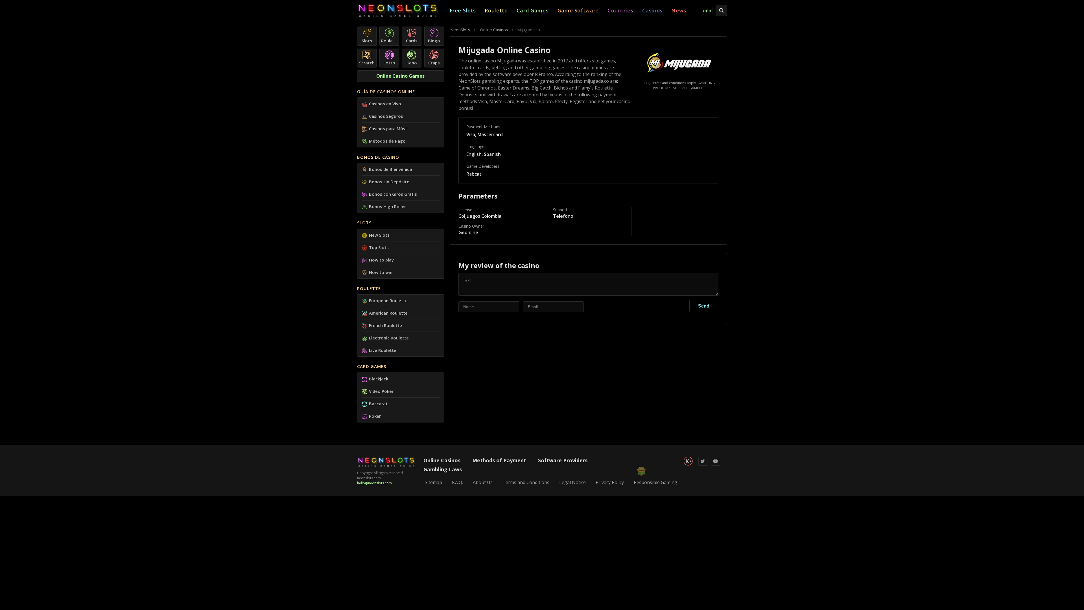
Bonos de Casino (378, 157)
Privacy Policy (610, 482)
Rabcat (474, 174)
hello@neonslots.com (374, 483)
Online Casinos (441, 460)
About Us (483, 482)
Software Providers (562, 460)
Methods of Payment (499, 460)
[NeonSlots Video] (715, 464)
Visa (470, 134)
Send (703, 306)
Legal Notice (572, 482)
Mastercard (490, 134)
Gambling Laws (442, 469)
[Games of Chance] (403, 10)
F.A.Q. (457, 482)
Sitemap (433, 482)
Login (706, 10)
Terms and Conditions (525, 482)
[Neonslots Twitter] (702, 464)
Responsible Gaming (655, 482)
